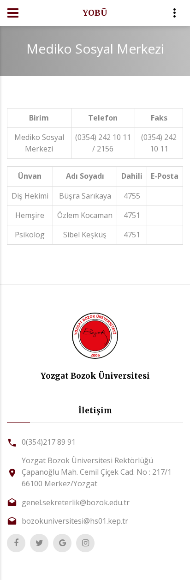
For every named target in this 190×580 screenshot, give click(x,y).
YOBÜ (95, 12)
